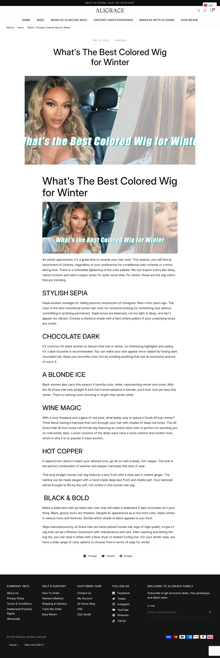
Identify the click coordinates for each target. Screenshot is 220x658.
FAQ (79, 609)
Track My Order (52, 609)
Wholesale (13, 618)
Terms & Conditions (19, 603)
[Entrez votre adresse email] (210, 612)
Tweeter (110, 556)
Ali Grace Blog (86, 603)
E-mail (151, 605)
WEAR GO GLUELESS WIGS (69, 20)
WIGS (40, 20)
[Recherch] (198, 10)
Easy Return (49, 614)
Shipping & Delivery (54, 603)
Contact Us (84, 593)
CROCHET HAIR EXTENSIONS (113, 20)
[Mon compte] (205, 10)
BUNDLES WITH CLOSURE (156, 20)
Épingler (128, 556)
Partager (92, 556)
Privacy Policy (15, 598)
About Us (13, 593)
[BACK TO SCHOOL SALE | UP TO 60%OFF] (110, 3)
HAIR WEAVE (189, 20)
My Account (84, 598)
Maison (10, 27)
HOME (26, 20)
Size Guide (84, 614)
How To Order (51, 593)
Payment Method (52, 598)
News (21, 27)
